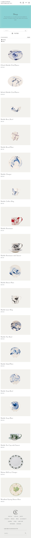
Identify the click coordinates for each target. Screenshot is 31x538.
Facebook (19, 523)
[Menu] (29, 2)
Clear (28, 37)
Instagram (12, 523)
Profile (12, 518)
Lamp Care (20, 521)
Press (17, 518)
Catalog (16, 516)
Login (15, 521)
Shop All (10, 516)
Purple (4, 39)
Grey (3, 41)
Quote (21, 516)
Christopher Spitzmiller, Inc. (7, 2)
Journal (10, 521)
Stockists (7, 518)
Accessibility (23, 518)
